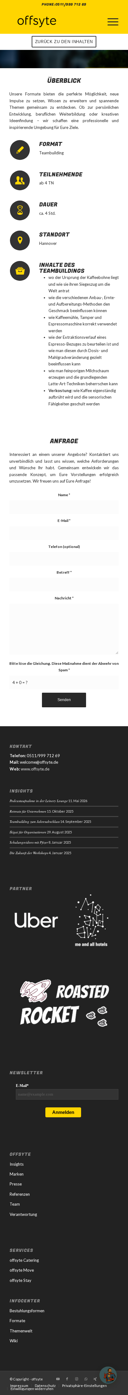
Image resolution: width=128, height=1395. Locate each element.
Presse (16, 1183)
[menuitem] (109, 21)
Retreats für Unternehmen (28, 811)
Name (64, 494)
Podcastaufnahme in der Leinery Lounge (39, 800)
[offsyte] (53, 21)
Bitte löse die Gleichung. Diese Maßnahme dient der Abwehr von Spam (64, 666)
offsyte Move (22, 1270)
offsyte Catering (24, 1260)
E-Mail (64, 520)
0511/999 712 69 (70, 4)
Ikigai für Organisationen (28, 832)
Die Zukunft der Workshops (29, 852)
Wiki (14, 1340)
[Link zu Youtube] (57, 1379)
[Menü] (109, 21)
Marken (17, 1174)
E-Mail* (22, 1086)
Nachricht (64, 598)
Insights (17, 1164)
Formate (17, 1320)
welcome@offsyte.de (39, 762)
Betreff (64, 572)
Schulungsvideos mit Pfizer (29, 842)
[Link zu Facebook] (67, 1379)
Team (15, 1204)
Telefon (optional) (64, 546)
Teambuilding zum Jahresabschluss (35, 821)
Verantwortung (23, 1214)
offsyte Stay (20, 1280)
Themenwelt (21, 1330)
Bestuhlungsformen (27, 1310)
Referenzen (20, 1194)
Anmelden (63, 1112)
